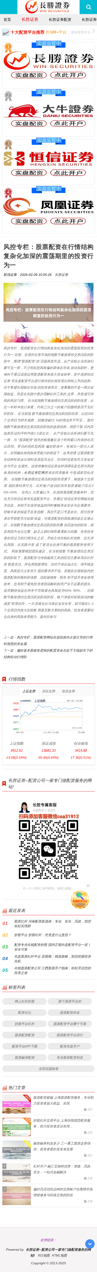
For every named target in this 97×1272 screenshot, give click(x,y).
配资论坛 (24, 1012)
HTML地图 (59, 1255)
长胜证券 (29, 19)
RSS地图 (44, 1255)
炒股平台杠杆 (24, 1023)
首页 (7, 19)
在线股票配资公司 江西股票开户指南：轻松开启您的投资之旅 (52, 970)
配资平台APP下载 (24, 1046)
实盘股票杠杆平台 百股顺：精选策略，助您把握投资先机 (52, 958)
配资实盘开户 (70, 1046)
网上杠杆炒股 (24, 1001)
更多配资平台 (81, 32)
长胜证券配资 (60, 19)
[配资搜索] (88, 7)
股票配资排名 (70, 1012)
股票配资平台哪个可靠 (69, 1023)
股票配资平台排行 (70, 1035)
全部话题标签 (48, 1068)
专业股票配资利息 (70, 1057)
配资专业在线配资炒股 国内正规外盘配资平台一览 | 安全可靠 (52, 946)
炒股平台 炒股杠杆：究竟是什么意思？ (42, 935)
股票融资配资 (24, 1057)
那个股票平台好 (69, 1001)
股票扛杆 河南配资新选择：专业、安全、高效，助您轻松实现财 (52, 923)
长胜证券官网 (34, 472)
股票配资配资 (24, 1035)
